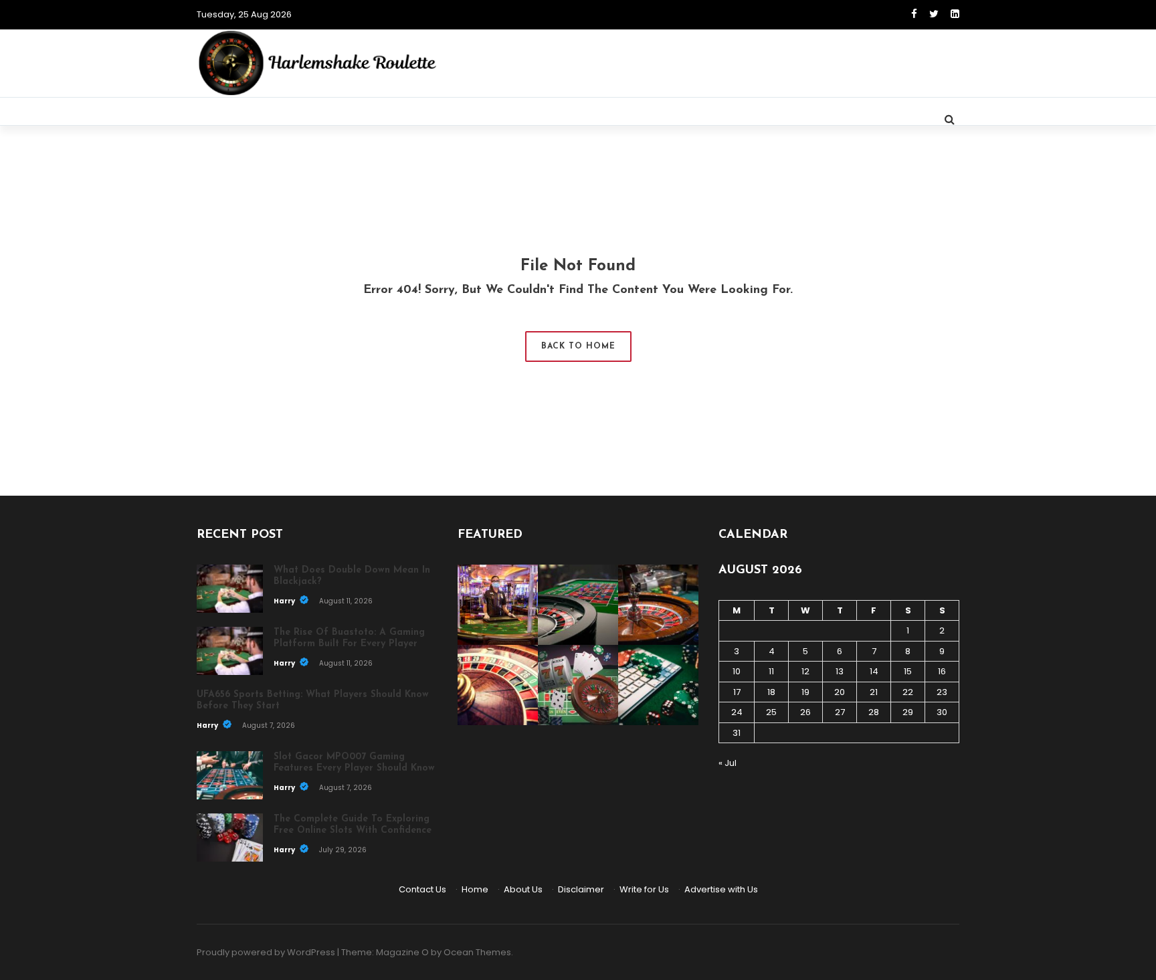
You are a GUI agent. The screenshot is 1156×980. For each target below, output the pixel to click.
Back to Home (578, 346)
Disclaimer (581, 889)
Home (475, 889)
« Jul (727, 763)
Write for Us (644, 889)
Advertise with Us (721, 889)
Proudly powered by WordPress (266, 952)
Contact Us (422, 889)
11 (771, 671)
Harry (285, 601)
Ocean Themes (477, 952)
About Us (523, 889)
